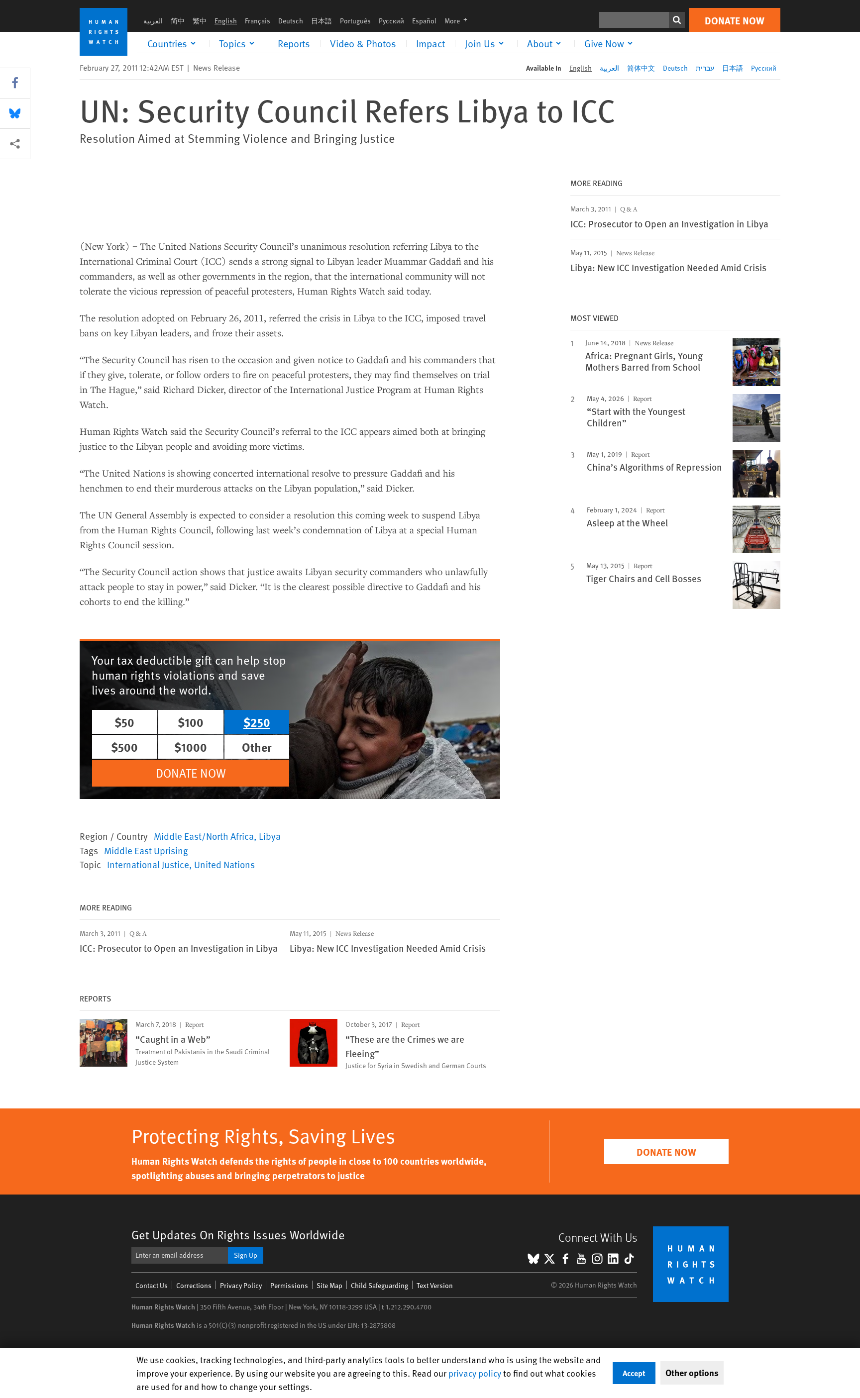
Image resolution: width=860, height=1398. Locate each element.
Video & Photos (363, 43)
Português (355, 20)
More (458, 20)
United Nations (224, 864)
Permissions (289, 1285)
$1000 (190, 746)
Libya (270, 835)
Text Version (435, 1285)
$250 (256, 721)
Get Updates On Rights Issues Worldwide (238, 1234)
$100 (191, 721)
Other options (692, 1372)
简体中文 (641, 68)
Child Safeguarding (379, 1285)
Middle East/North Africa (204, 835)
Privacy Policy (241, 1285)
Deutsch (290, 20)
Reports (294, 43)
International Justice (148, 864)
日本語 (321, 20)
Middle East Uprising (146, 850)
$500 (124, 746)
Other (257, 746)
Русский (391, 20)
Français (257, 20)
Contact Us (151, 1285)
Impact (430, 43)
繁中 (200, 20)
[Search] (677, 20)
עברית (705, 68)
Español (424, 20)
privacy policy (474, 1373)
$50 (124, 721)
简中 (178, 20)
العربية (153, 20)
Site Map (329, 1285)
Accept (634, 1373)
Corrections (194, 1285)
